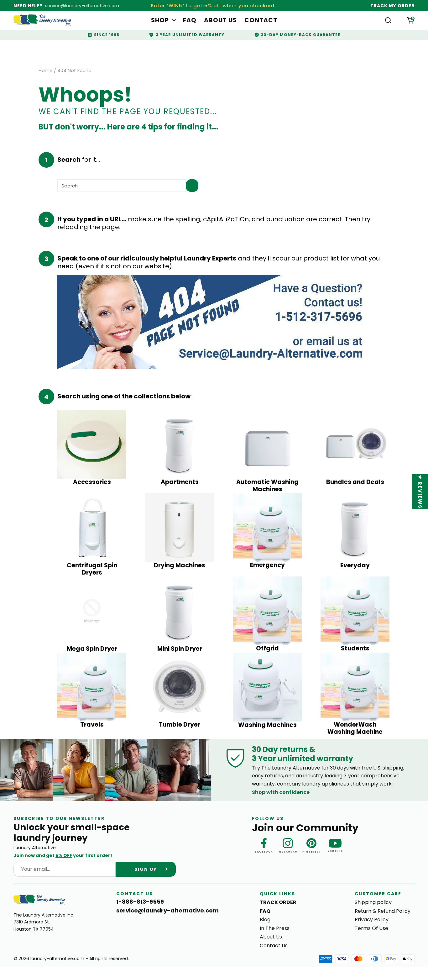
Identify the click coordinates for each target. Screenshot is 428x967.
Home (46, 70)
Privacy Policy (372, 919)
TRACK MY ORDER (392, 5)
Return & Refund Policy (382, 911)
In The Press (275, 928)
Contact (260, 20)
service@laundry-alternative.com (82, 5)
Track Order (278, 902)
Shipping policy (373, 902)
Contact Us (274, 945)
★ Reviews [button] (420, 491)
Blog (265, 919)
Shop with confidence (281, 792)
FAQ (189, 20)
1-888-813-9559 (140, 902)
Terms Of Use (371, 928)
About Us (220, 20)
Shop (160, 20)
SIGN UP (145, 869)
